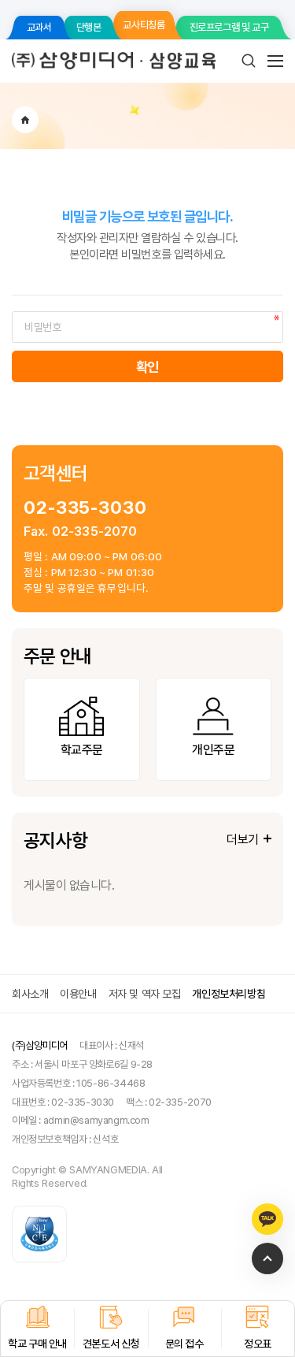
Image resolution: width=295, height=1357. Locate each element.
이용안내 (78, 993)
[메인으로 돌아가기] (25, 119)
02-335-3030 (85, 507)
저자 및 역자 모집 (145, 993)
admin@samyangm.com (96, 1120)
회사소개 (30, 993)
